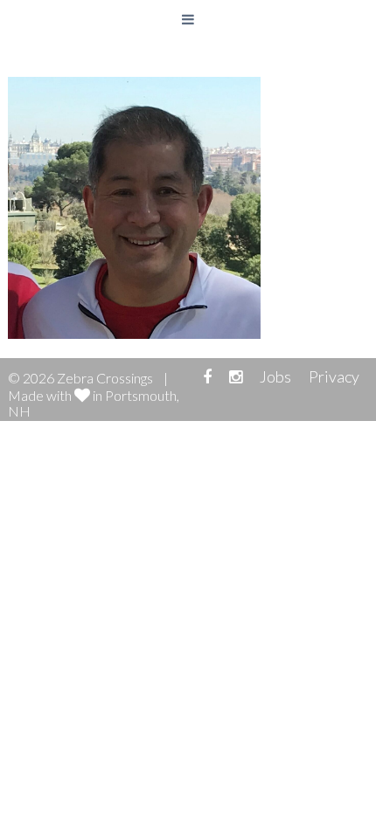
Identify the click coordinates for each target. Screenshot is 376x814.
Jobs (275, 376)
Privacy (334, 376)
